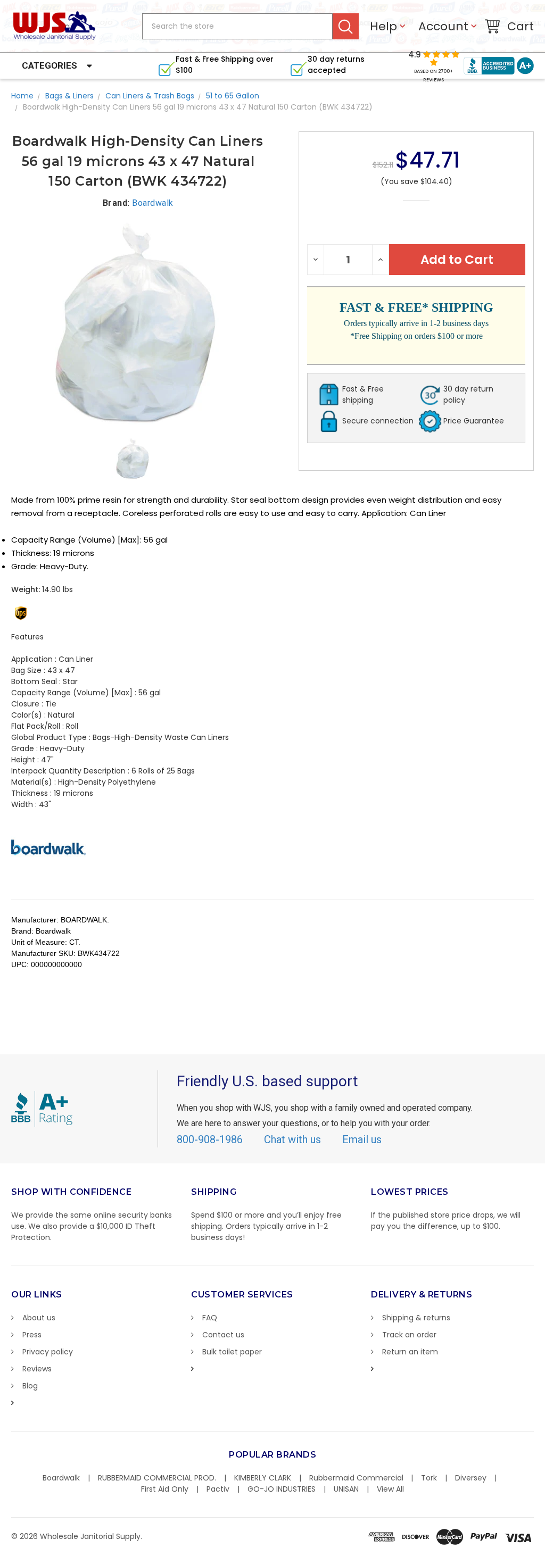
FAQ (209, 1317)
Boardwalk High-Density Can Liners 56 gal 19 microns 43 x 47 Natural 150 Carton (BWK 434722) (198, 107)
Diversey (470, 1477)
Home (22, 95)
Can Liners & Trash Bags (149, 95)
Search (346, 26)
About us (38, 1317)
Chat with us (292, 1139)
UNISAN (346, 1489)
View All (390, 1489)
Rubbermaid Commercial (356, 1477)
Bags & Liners (69, 95)
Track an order (409, 1334)
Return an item (410, 1351)
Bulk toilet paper (232, 1351)
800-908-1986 (210, 1139)
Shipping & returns (416, 1317)
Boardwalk (61, 1477)
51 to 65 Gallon (232, 95)
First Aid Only (164, 1489)
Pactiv (218, 1489)
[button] (544, 1550)
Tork (429, 1477)
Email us (362, 1139)
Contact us (223, 1334)
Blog (30, 1385)
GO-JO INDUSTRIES (281, 1489)
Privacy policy (47, 1351)
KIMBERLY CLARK (262, 1477)
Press (32, 1334)
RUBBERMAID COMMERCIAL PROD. (157, 1477)
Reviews (37, 1368)
